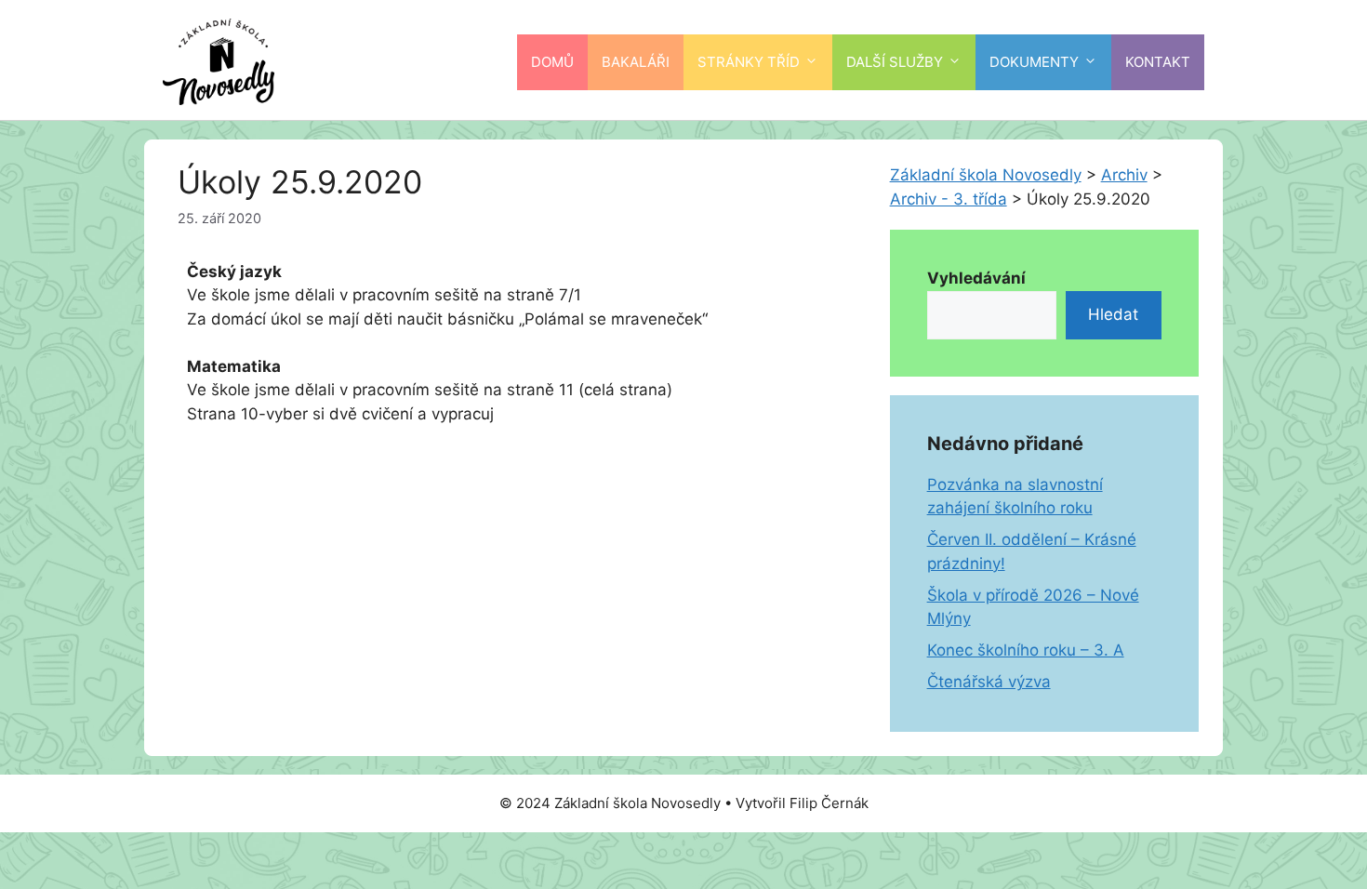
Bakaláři (636, 62)
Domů (552, 62)
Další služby (894, 62)
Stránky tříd (748, 62)
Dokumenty (1034, 62)
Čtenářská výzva (989, 681)
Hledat (1113, 314)
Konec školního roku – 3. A (1025, 650)
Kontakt (1157, 62)
